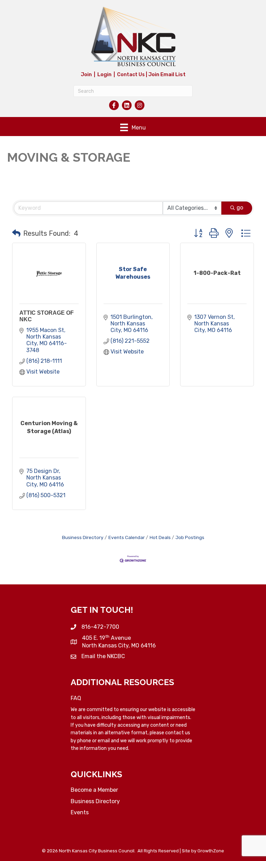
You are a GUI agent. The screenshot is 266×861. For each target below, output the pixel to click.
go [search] (240, 207)
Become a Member (94, 790)
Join (86, 74)
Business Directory (83, 537)
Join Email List (167, 74)
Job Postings (190, 537)
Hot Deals (160, 537)
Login (104, 74)
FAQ (76, 698)
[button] (16, 233)
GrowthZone (210, 850)
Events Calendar (126, 537)
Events (80, 812)
